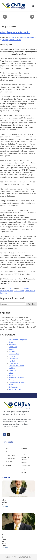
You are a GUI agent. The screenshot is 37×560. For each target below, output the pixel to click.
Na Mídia (12, 368)
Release (11, 385)
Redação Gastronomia (28, 37)
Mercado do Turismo (16, 366)
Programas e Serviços (17, 382)
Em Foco (10, 288)
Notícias (12, 375)
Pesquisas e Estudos (16, 377)
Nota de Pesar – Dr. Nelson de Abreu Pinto (5, 539)
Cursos (11, 349)
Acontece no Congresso (18, 340)
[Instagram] (8, 434)
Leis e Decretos (14, 363)
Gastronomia (13, 359)
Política (11, 380)
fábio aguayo (25, 288)
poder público (19, 291)
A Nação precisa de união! (15, 32)
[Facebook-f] (4, 434)
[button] (33, 5)
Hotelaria (12, 361)
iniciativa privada (6, 291)
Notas (11, 373)
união (27, 291)
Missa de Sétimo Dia (5, 502)
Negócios (12, 370)
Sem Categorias (15, 389)
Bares (11, 342)
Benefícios (12, 344)
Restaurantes (13, 387)
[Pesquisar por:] (13, 304)
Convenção (13, 347)
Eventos (12, 356)
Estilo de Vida (14, 354)
